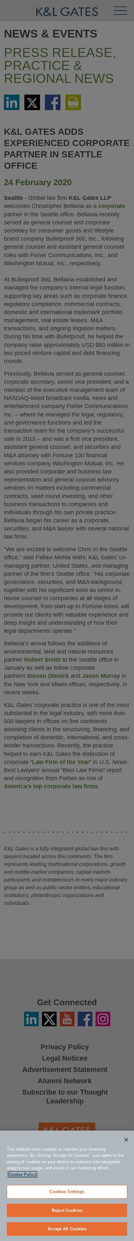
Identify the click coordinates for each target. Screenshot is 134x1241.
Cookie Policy (22, 1174)
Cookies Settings (66, 1191)
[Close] (126, 1140)
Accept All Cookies (66, 1228)
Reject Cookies (67, 1210)
